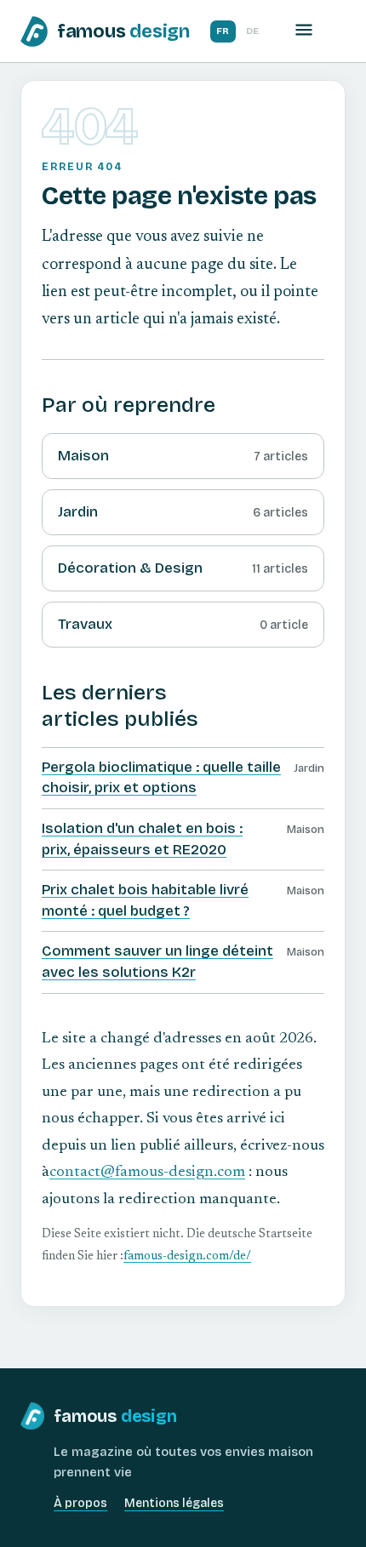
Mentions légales (174, 1503)
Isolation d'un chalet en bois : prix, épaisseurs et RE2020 (142, 839)
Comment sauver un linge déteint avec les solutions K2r (157, 961)
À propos (80, 1503)
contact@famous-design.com (147, 1172)
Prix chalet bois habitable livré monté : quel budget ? (145, 900)
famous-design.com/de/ (187, 1256)
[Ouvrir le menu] (304, 31)
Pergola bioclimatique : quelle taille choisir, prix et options (161, 777)
